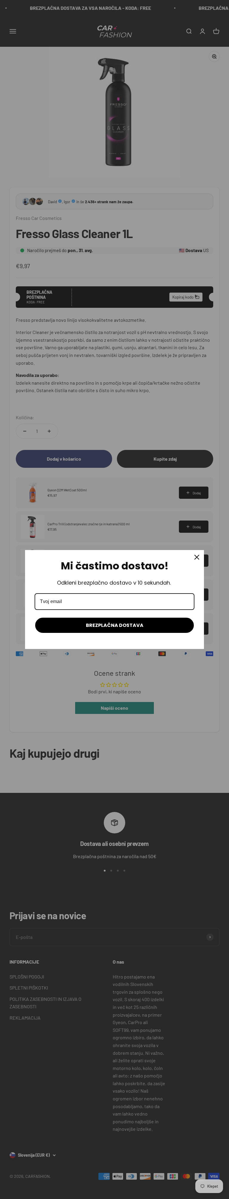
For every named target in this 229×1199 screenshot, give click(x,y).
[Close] (197, 557)
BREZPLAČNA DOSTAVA (114, 625)
